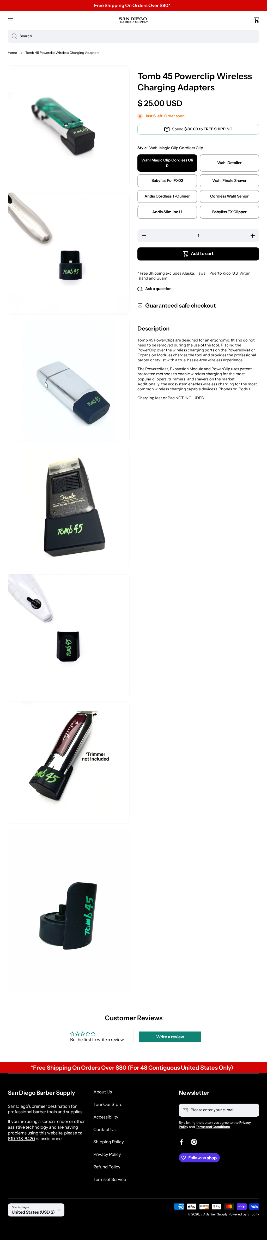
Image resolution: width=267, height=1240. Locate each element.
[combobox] (133, 36)
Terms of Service (109, 1179)
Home (12, 53)
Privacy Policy (107, 1154)
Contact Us (104, 1129)
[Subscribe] (252, 1110)
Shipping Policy (108, 1141)
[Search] (12, 36)
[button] (256, 20)
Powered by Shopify (243, 1214)
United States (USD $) (33, 1212)
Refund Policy (106, 1166)
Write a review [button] (170, 1036)
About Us (102, 1091)
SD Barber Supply (214, 1214)
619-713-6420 (21, 1138)
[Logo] (133, 20)
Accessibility (105, 1117)
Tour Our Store (107, 1104)
